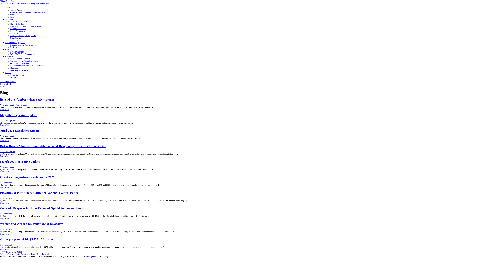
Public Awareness (17, 31)
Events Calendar (17, 52)
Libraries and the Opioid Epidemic (24, 45)
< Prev (2, 252)
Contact (8, 73)
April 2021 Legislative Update (19, 130)
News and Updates (7, 105)
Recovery (14, 33)
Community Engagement (15, 42)
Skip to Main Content (8, 1)
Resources (9, 56)
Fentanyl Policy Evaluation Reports (24, 61)
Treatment (14, 40)
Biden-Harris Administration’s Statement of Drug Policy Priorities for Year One (53, 146)
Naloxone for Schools (19, 70)
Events (8, 49)
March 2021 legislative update (20, 161)
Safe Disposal (15, 38)
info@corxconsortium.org (97, 256)
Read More (4, 109)
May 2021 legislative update (18, 115)
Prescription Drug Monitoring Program (26, 26)
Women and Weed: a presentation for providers (31, 223)
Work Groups (10, 19)
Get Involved (5, 84)
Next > (21, 252)
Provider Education (18, 29)
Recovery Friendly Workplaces (23, 35)
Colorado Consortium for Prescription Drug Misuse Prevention (25, 3)
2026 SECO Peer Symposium (22, 54)
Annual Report (16, 10)
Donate (13, 77)
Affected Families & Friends (21, 22)
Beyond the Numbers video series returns (27, 99)
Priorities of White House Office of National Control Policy (39, 192)
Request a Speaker (17, 75)
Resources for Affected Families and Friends (28, 66)
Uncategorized (6, 183)
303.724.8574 (81, 256)
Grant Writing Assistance (20, 63)
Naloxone (14, 68)
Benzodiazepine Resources (21, 59)
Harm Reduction (17, 24)
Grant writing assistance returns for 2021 (27, 177)
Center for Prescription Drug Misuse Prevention (29, 12)
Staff (12, 15)
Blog (12, 17)
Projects (13, 47)
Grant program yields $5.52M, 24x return (27, 239)
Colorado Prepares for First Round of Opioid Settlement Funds (42, 208)
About (7, 8)
